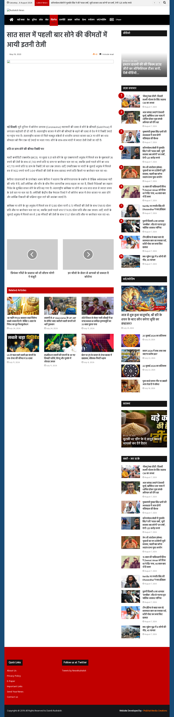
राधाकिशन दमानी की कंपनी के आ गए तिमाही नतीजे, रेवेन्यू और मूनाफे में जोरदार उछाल (59, 358)
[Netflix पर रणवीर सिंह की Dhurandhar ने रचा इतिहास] (130, 211)
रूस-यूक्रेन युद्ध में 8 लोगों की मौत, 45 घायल (154, 258)
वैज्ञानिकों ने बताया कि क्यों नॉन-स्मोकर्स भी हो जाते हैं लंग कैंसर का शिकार (142, 439)
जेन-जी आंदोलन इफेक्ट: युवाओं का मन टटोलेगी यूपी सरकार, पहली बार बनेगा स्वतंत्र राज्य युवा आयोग (154, 172)
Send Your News (15, 692)
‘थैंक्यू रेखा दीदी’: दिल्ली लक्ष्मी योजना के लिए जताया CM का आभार (154, 99)
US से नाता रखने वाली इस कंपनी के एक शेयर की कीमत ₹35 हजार (21, 356)
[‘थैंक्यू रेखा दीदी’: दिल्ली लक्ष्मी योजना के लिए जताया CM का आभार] (130, 101)
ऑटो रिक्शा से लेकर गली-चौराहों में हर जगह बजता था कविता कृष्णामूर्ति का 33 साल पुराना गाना (97, 321)
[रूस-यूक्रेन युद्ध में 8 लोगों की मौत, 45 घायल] (130, 261)
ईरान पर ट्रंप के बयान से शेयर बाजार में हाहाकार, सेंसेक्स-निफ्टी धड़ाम (97, 356)
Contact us (12, 697)
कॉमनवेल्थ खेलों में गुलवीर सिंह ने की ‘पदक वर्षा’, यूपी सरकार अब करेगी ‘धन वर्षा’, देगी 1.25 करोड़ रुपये (91, 3)
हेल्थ (84, 20)
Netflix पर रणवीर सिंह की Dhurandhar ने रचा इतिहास (154, 208)
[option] (144, 58)
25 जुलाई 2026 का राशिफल (154, 336)
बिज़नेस (54, 20)
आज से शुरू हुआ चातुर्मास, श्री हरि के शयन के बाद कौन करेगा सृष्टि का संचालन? (141, 319)
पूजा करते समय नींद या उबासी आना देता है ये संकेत (155, 383)
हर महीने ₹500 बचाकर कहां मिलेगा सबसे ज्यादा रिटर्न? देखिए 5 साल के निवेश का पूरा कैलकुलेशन (22, 321)
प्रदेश (41, 20)
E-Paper (11, 681)
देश (28, 20)
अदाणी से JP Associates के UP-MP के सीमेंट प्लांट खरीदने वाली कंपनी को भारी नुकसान (60, 321)
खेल (46, 20)
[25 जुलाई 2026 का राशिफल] (130, 340)
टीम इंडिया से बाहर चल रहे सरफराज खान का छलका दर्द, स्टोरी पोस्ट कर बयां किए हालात (155, 242)
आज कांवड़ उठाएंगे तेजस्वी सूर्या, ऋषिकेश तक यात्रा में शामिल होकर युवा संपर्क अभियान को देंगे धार (153, 118)
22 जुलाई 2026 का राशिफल (154, 366)
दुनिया (34, 20)
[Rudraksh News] (15, 10)
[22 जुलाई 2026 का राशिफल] (130, 371)
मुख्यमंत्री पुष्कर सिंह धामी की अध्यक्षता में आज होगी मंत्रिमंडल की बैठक (155, 135)
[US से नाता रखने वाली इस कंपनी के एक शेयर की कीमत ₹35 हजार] (23, 343)
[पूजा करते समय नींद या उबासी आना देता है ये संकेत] (130, 386)
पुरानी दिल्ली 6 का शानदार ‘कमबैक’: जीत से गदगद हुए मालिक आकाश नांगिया (154, 224)
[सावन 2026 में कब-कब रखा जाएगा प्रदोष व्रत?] (130, 355)
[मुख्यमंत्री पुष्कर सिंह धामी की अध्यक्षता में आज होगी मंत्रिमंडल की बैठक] (130, 136)
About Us (11, 671)
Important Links (14, 686)
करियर (77, 20)
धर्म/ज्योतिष (101, 20)
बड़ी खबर (21, 20)
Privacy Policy (14, 676)
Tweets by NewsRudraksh (74, 671)
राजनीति (62, 20)
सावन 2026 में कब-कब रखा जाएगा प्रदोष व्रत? (154, 352)
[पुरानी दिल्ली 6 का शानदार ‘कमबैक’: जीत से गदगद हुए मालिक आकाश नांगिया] (130, 226)
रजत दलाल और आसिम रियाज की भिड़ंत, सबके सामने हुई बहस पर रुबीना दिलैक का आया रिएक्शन (142, 69)
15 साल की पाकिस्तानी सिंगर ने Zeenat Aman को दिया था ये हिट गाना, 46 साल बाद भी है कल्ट (154, 192)
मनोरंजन (91, 20)
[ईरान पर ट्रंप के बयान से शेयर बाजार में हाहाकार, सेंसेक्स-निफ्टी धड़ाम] (98, 343)
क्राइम (70, 20)
